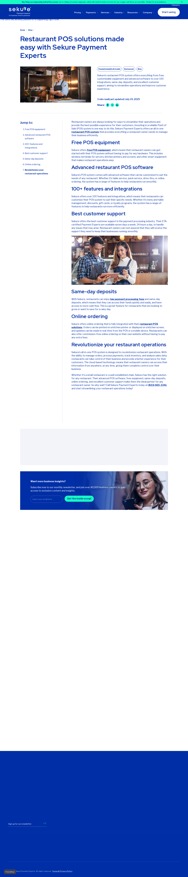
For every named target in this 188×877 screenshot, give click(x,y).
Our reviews (58, 778)
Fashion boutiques (149, 774)
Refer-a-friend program (122, 778)
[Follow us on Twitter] (10, 816)
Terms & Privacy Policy (62, 871)
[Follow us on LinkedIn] (22, 816)
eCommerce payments (92, 796)
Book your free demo (94, 416)
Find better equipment (92, 774)
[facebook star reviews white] (53, 848)
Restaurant (129, 69)
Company (147, 12)
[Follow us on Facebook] (16, 816)
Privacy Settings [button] (10, 872)
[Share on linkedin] (117, 105)
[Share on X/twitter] (112, 105)
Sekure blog (117, 782)
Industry (118, 12)
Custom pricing (59, 799)
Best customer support (36, 153)
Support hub (117, 771)
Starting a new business (92, 778)
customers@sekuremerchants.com (23, 790)
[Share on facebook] (107, 105)
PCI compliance (119, 807)
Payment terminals (90, 810)
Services (105, 12)
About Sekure (59, 771)
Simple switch (118, 810)
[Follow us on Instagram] (28, 816)
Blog (30, 30)
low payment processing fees (127, 299)
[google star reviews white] (32, 848)
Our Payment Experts (62, 774)
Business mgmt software (93, 792)
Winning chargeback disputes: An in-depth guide (90, 592)
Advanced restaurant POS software (37, 137)
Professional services (150, 800)
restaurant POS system (85, 132)
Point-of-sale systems (92, 803)
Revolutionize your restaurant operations (36, 172)
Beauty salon (147, 771)
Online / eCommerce (150, 796)
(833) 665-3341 (157, 385)
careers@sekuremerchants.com (22, 794)
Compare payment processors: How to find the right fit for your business (143, 594)
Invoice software (89, 818)
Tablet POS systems (91, 807)
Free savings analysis (121, 774)
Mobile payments (90, 799)
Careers (176, 5)
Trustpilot (13, 855)
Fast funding (117, 803)
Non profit (146, 789)
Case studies (129, 730)
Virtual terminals (89, 814)
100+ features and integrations (34, 146)
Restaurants (146, 803)
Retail (144, 807)
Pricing (77, 12)
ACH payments (89, 821)
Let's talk (57, 785)
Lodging (145, 792)
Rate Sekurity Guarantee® (64, 814)
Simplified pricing (60, 810)
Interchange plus (60, 807)
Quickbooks (117, 814)
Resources (132, 12)
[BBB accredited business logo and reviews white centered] (78, 848)
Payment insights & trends (109, 69)
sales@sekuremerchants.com (21, 787)
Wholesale (146, 814)
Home (22, 30)
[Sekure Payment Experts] (20, 11)
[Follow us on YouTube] (34, 816)
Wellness (145, 811)
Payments (91, 12)
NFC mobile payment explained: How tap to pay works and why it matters (39, 594)
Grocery (145, 778)
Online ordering (32, 164)
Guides (125, 703)
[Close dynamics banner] (182, 2)
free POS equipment (99, 150)
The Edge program (61, 803)
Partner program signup (122, 789)
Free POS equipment (35, 129)
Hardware (145, 782)
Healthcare (146, 785)
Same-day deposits (34, 159)
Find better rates (89, 771)
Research (127, 716)
